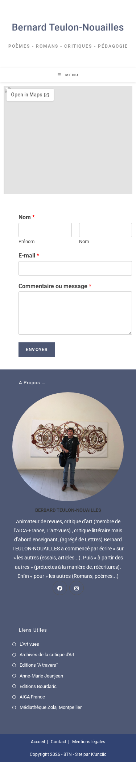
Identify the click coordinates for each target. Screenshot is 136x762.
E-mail (28, 255)
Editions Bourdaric (38, 686)
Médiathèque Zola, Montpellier (51, 707)
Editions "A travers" (39, 665)
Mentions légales (88, 741)
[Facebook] (60, 588)
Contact (58, 741)
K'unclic (98, 754)
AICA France (32, 697)
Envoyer (37, 349)
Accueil (38, 741)
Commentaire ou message (54, 286)
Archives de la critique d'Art (47, 654)
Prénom (26, 241)
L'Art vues (29, 644)
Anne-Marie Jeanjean (41, 676)
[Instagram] (76, 588)
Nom (26, 217)
